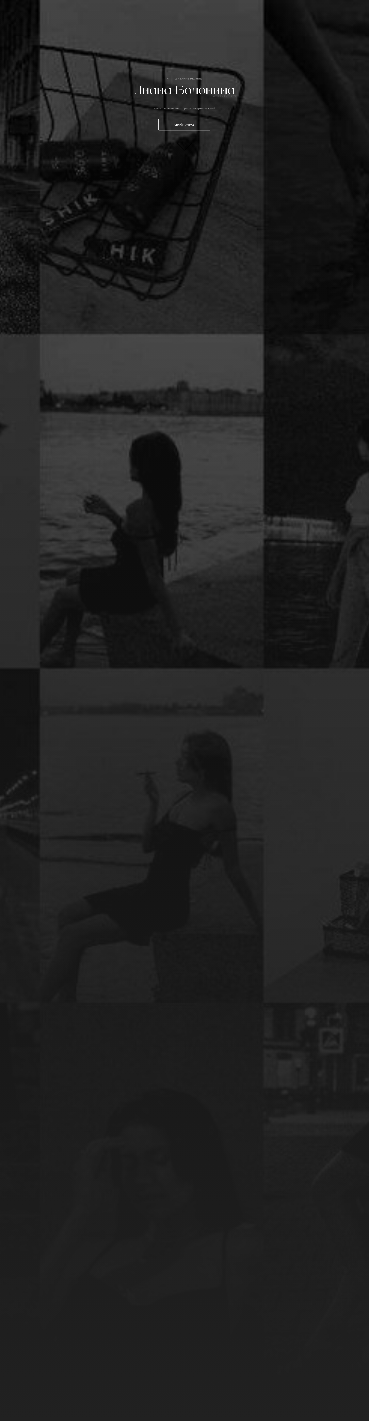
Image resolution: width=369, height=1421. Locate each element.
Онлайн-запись (184, 124)
